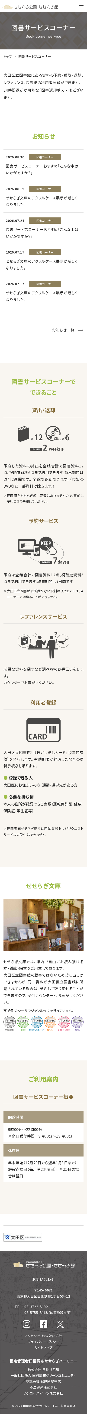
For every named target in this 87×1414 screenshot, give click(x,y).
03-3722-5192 (36, 1306)
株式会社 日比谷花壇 (43, 1369)
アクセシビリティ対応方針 (44, 1335)
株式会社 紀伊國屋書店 (43, 1381)
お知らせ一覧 (63, 330)
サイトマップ (44, 1347)
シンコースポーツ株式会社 (43, 1393)
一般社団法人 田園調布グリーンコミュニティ (43, 1375)
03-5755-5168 (48, 1312)
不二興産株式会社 (43, 1387)
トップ (8, 56)
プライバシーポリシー (43, 1341)
